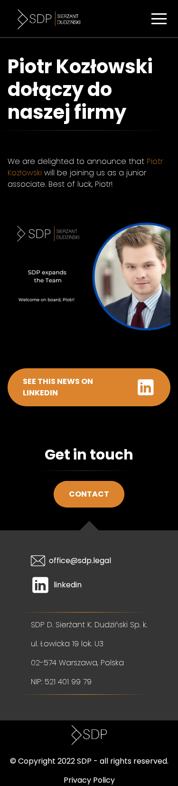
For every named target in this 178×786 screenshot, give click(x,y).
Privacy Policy (89, 780)
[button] (159, 18)
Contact (89, 494)
